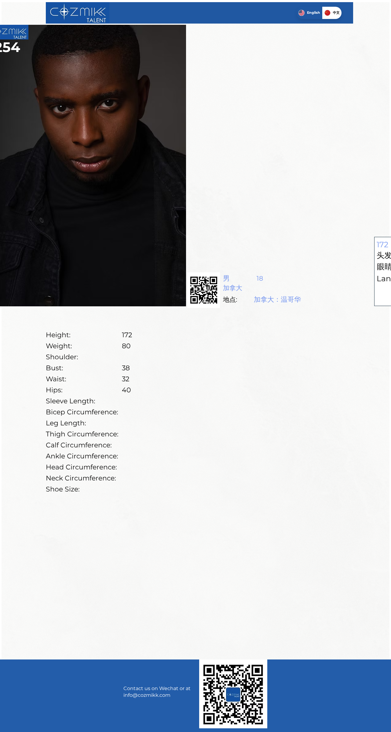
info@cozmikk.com (146, 695)
